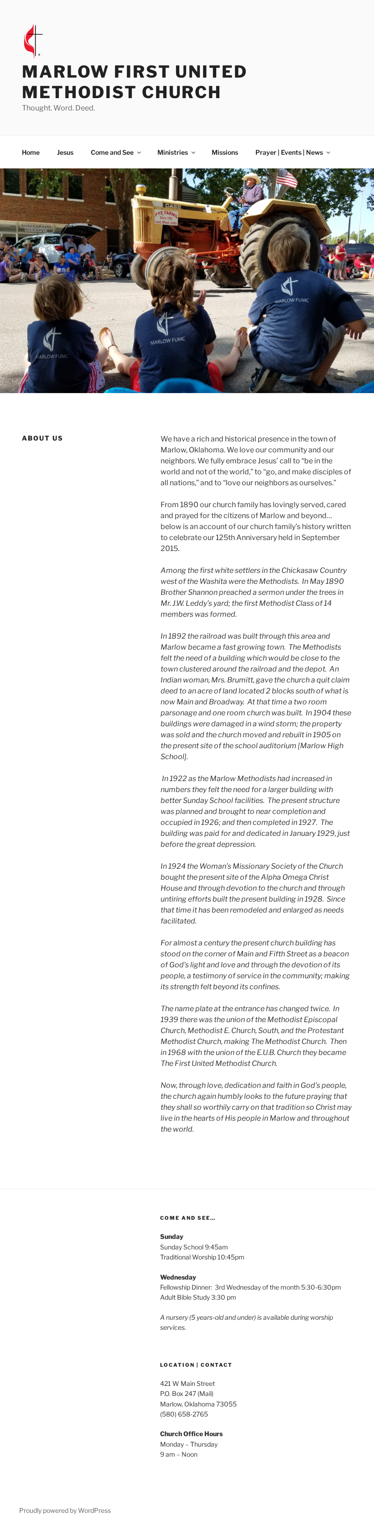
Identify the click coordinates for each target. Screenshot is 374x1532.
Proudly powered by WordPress (65, 1510)
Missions (225, 152)
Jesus (65, 152)
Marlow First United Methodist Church (135, 82)
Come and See (112, 152)
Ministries (172, 152)
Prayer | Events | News (289, 152)
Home (31, 152)
